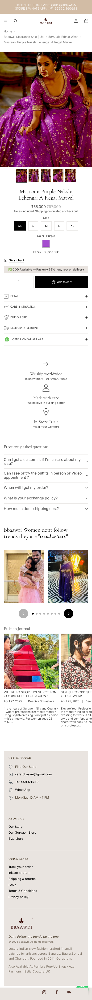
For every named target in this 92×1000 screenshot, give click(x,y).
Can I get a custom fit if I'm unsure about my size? (42, 461)
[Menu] (5, 21)
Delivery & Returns (24, 328)
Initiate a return (19, 873)
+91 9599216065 (27, 782)
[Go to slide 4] (44, 614)
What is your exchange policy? (31, 498)
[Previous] (23, 613)
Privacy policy (18, 897)
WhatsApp (22, 790)
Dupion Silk (18, 317)
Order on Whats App (27, 339)
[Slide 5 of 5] (70, 175)
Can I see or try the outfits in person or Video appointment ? (43, 475)
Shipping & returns (22, 879)
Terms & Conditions (22, 891)
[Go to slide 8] (59, 614)
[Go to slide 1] (33, 614)
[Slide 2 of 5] (34, 175)
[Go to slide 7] (55, 614)
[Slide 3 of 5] (46, 175)
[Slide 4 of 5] (58, 175)
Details (15, 296)
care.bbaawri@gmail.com (33, 774)
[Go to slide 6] (52, 614)
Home (8, 31)
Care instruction (23, 307)
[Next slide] (83, 685)
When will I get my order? (26, 487)
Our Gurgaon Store (22, 832)
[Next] (68, 613)
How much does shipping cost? (31, 508)
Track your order (20, 867)
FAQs (12, 885)
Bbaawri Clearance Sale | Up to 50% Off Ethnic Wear (41, 37)
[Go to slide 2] (37, 614)
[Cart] (86, 21)
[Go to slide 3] (40, 614)
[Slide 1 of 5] (21, 175)
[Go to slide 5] (48, 614)
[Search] (15, 21)
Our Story (15, 826)
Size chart (15, 838)
